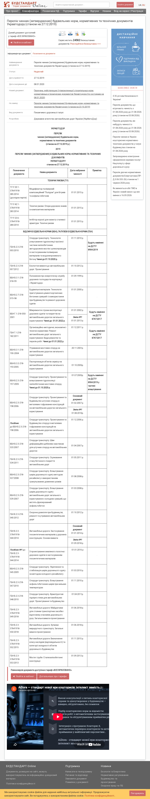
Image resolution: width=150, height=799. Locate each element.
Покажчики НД (50, 11)
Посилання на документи (44, 53)
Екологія (105, 771)
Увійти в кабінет (22, 42)
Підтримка (69, 11)
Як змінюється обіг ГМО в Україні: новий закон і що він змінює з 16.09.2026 (126, 191)
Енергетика (120, 771)
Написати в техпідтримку (78, 771)
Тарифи (83, 11)
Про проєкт (12, 11)
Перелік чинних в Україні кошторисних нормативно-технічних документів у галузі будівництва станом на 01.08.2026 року (127, 144)
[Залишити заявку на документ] (82, 33)
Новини (107, 11)
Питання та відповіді (76, 775)
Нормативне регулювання (114, 775)
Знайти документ (125, 5)
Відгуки (94, 11)
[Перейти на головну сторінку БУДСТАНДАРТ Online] (26, 4)
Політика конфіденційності (20, 783)
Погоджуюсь (137, 793)
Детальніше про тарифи (53, 676)
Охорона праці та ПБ (112, 785)
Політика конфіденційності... (100, 795)
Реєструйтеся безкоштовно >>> (85, 44)
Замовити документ (76, 778)
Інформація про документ (19, 53)
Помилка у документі (76, 782)
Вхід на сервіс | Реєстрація (128, 11)
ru (143, 5)
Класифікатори (30, 11)
